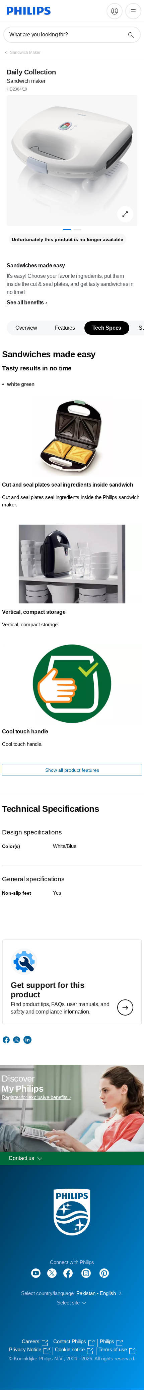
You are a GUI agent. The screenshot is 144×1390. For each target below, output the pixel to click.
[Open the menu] (133, 11)
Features (65, 328)
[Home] (29, 11)
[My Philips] (114, 11)
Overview (26, 328)
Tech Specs (106, 328)
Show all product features (72, 770)
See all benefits (25, 302)
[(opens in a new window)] (72, 1111)
